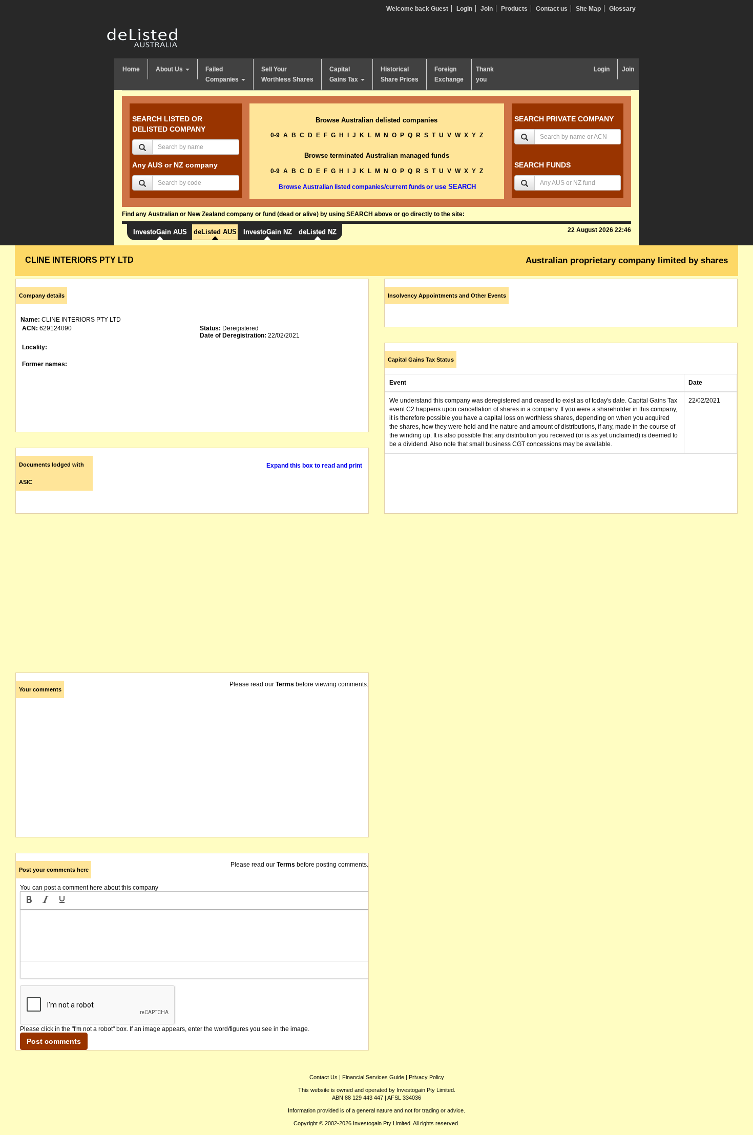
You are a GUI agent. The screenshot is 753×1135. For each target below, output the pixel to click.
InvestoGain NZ (267, 232)
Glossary (622, 8)
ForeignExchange (449, 74)
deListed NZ (318, 232)
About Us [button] (170, 69)
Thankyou (485, 74)
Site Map (588, 8)
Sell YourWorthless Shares (287, 74)
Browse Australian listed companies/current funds (352, 187)
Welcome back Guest (417, 8)
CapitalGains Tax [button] (344, 74)
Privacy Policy (426, 1077)
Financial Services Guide (373, 1077)
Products (514, 8)
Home (131, 69)
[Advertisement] (192, 600)
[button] (29, 900)
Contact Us (323, 1077)
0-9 (275, 135)
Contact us (552, 8)
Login (464, 8)
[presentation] (29, 900)
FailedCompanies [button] (222, 74)
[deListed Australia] (142, 37)
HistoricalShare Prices (400, 74)
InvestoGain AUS (160, 232)
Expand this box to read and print (314, 465)
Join (486, 8)
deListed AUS (215, 232)
